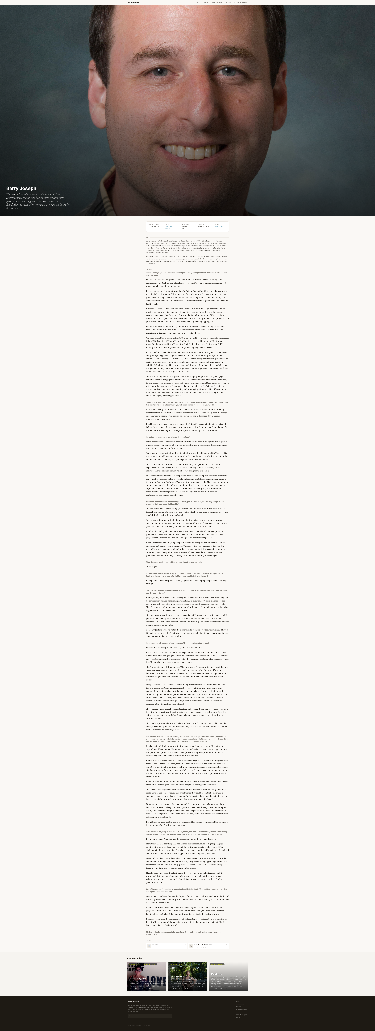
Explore (206, 2)
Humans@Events (217, 2)
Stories (229, 2)
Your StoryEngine (240, 2)
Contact (238, 1017)
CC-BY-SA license (133, 1009)
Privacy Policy (131, 1025)
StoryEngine (133, 2)
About (198, 2)
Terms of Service (147, 1025)
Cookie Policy (139, 1025)
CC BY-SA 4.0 (219, 226)
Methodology (240, 1004)
